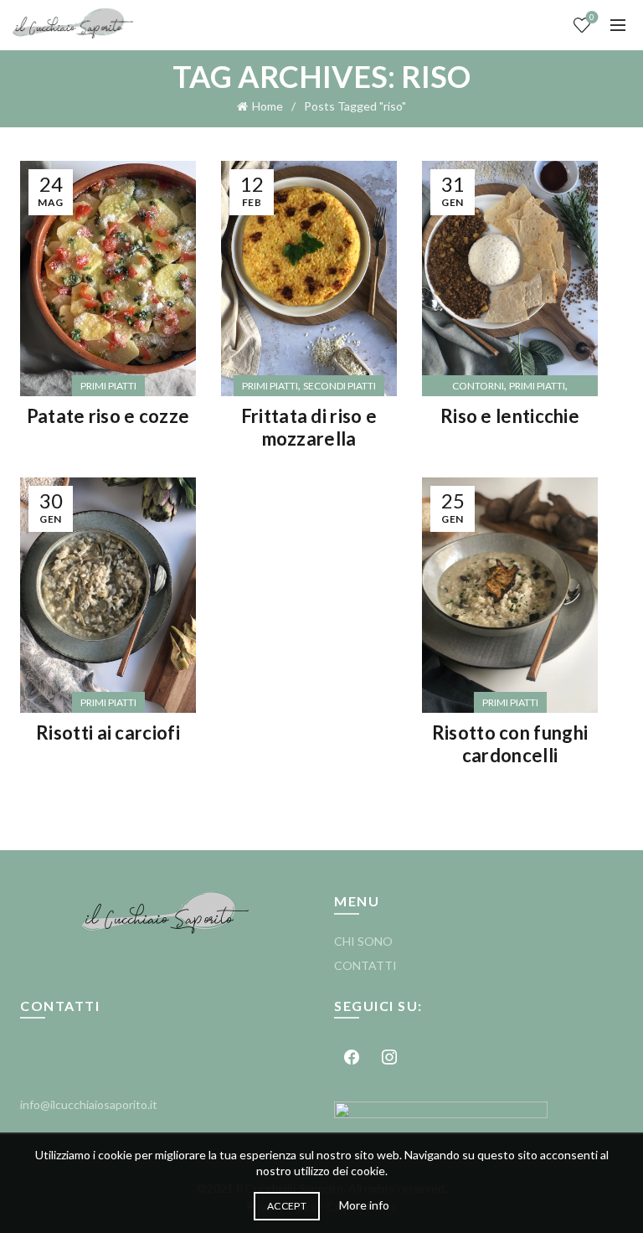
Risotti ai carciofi (108, 732)
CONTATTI (365, 965)
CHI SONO (363, 941)
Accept (286, 1205)
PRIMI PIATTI (108, 385)
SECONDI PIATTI (339, 385)
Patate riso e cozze (108, 416)
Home (267, 106)
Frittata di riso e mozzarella (309, 427)
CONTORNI (478, 385)
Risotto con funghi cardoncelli (510, 743)
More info (364, 1205)
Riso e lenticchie (509, 416)
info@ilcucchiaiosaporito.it (88, 1104)
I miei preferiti (591, 17)
